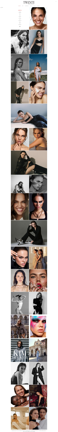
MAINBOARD (33, 431)
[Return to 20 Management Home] (29, 2)
